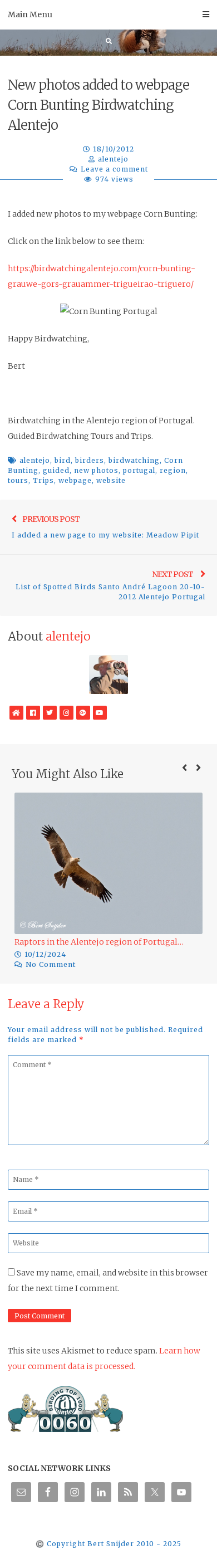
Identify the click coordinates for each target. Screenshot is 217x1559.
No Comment (51, 964)
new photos (96, 470)
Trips (43, 480)
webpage (75, 480)
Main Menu (30, 14)
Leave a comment (114, 169)
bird (63, 460)
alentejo (113, 159)
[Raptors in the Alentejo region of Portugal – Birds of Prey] (108, 863)
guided (56, 470)
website (111, 480)
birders (89, 460)
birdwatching (134, 460)
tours (18, 480)
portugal (139, 470)
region (173, 470)
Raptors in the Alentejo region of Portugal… (99, 942)
